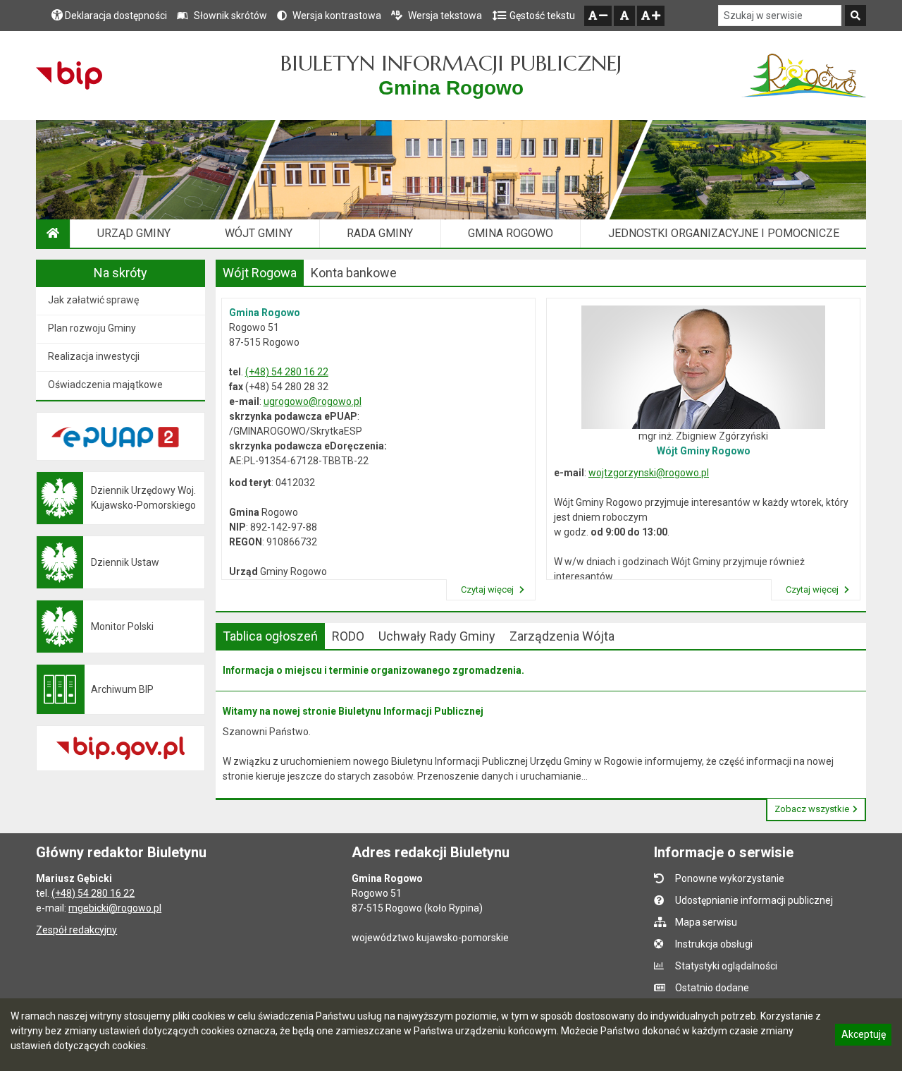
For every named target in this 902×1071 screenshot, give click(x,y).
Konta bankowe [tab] (354, 272)
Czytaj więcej (488, 589)
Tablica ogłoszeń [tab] (270, 636)
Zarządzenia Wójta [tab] (561, 636)
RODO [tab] (348, 636)
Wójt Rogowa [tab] (260, 272)
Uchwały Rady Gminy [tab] (436, 636)
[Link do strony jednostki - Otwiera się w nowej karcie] (803, 75)
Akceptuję (863, 1036)
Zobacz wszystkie (811, 809)
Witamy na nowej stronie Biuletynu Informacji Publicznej (353, 711)
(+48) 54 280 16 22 (286, 371)
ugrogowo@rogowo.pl (313, 401)
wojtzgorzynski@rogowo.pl (648, 472)
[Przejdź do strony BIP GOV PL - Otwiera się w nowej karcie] (68, 75)
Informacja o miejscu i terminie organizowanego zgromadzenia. (373, 670)
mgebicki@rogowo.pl (114, 908)
